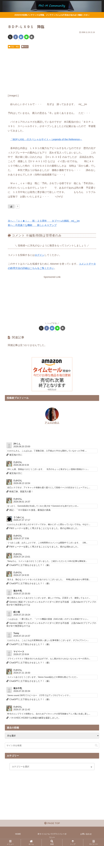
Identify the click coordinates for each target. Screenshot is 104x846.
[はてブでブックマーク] (21, 37)
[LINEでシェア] (26, 37)
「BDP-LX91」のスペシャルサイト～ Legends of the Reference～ (46, 139)
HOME (18, 834)
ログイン (39, 255)
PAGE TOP (53, 823)
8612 (26, 47)
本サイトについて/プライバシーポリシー (52, 835)
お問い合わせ (86, 834)
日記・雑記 (15, 47)
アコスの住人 (52, 422)
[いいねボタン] (11, 206)
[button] (31, 37)
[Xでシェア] (10, 37)
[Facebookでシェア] (15, 37)
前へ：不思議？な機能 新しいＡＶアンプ (32, 225)
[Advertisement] (52, 70)
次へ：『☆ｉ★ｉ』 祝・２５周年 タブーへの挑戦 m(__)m (44, 220)
